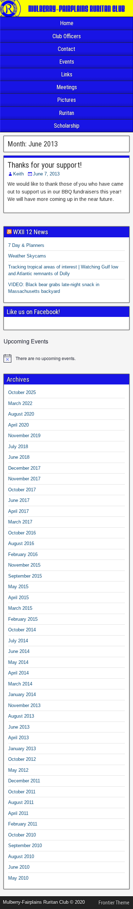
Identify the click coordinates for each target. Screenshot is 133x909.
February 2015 (23, 619)
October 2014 (22, 629)
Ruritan (66, 113)
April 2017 (18, 511)
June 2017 (18, 500)
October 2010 (22, 835)
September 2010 (25, 845)
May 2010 (18, 878)
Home (66, 23)
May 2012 (18, 770)
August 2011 (21, 802)
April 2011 (18, 813)
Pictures (66, 100)
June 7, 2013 (46, 173)
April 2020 (18, 425)
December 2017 (24, 468)
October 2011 (21, 791)
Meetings (66, 87)
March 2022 (20, 403)
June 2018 (18, 457)
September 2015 (25, 576)
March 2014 (20, 684)
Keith (18, 173)
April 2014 (18, 673)
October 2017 (22, 489)
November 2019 (24, 435)
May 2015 (18, 586)
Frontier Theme (114, 902)
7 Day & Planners (26, 245)
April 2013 (18, 737)
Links (66, 74)
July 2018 (18, 446)
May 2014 (18, 662)
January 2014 (22, 694)
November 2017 (24, 478)
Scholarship (66, 125)
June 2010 (18, 867)
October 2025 (22, 392)
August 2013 (21, 716)
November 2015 (24, 565)
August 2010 (21, 856)
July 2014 (18, 640)
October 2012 (22, 759)
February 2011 (22, 824)
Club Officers (66, 36)
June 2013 (18, 727)
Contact (66, 49)
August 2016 (21, 543)
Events (66, 61)
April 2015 (18, 597)
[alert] (66, 358)
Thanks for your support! (44, 165)
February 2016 (23, 554)
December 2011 (24, 780)
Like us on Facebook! (33, 311)
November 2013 (24, 705)
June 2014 (18, 651)
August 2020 (21, 414)
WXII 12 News (30, 232)
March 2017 (20, 522)
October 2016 (22, 532)
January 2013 (22, 748)
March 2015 (20, 608)
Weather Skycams (27, 256)
